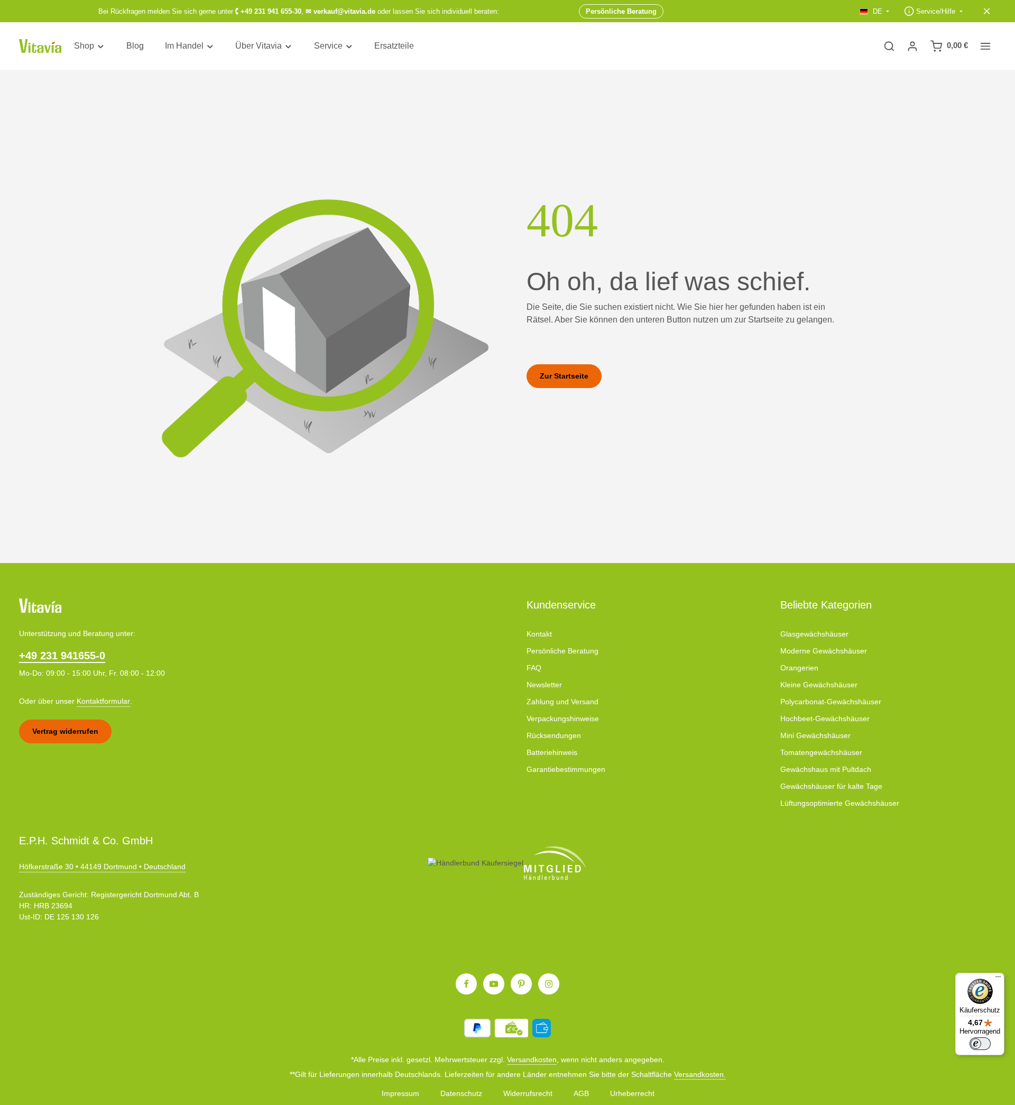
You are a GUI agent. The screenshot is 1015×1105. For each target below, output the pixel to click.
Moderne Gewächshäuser (823, 651)
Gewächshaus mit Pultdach (825, 769)
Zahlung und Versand (562, 701)
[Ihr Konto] (912, 46)
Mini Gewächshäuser (815, 735)
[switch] (980, 1043)
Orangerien (799, 668)
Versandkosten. (700, 1074)
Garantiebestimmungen (566, 769)
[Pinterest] (521, 984)
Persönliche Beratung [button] (621, 11)
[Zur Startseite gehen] (40, 46)
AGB (581, 1093)
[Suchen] (889, 46)
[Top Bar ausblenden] (987, 11)
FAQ (534, 668)
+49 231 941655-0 (62, 655)
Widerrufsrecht (527, 1093)
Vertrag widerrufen (65, 731)
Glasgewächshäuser (814, 634)
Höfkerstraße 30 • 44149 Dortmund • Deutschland (102, 866)
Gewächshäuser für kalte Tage (831, 786)
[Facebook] (466, 984)
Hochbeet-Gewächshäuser (825, 718)
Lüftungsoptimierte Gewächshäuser (839, 803)
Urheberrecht (632, 1093)
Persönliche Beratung (562, 651)
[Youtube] (493, 984)
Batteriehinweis (552, 752)
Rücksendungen (554, 735)
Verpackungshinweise (563, 718)
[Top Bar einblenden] (985, 46)
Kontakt (539, 634)
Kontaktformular (103, 701)
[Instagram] (548, 984)
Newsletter (544, 684)
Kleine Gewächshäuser (818, 684)
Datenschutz (461, 1093)
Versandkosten (532, 1059)
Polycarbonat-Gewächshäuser (830, 701)
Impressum (400, 1093)
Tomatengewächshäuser (821, 752)
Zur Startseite (564, 376)
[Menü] (998, 979)
